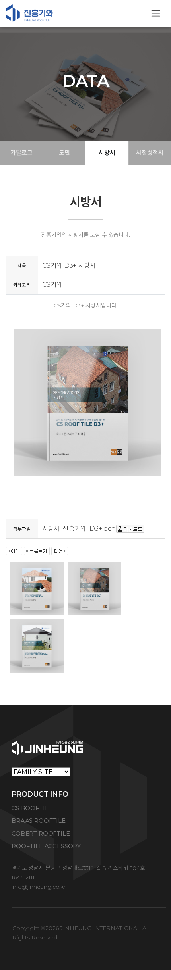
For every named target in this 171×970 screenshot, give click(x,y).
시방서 (107, 152)
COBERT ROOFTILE (41, 833)
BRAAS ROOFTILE (39, 820)
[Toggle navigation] (155, 13)
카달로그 (21, 152)
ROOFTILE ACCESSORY (46, 846)
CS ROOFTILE (32, 808)
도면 (64, 152)
